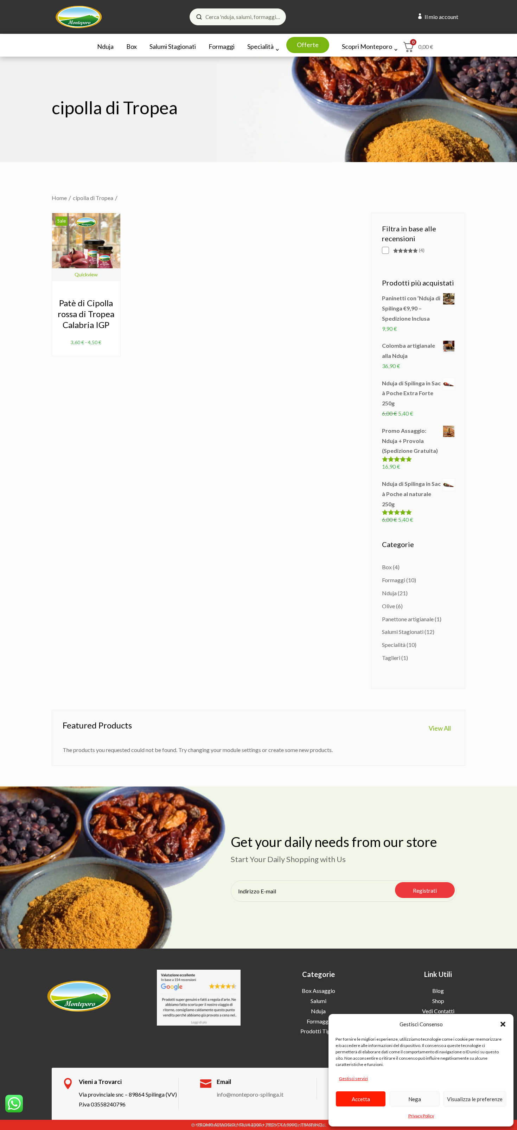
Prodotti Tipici (318, 1031)
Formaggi (222, 46)
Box (131, 46)
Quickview (86, 274)
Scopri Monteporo (367, 46)
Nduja (105, 46)
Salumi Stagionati (172, 46)
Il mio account (441, 16)
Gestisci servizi (353, 1078)
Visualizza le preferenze (475, 1099)
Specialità (260, 46)
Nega (414, 1099)
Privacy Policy (421, 1115)
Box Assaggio (318, 990)
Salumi (318, 1000)
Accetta (361, 1099)
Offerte (308, 45)
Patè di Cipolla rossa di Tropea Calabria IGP (86, 314)
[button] (502, 1024)
